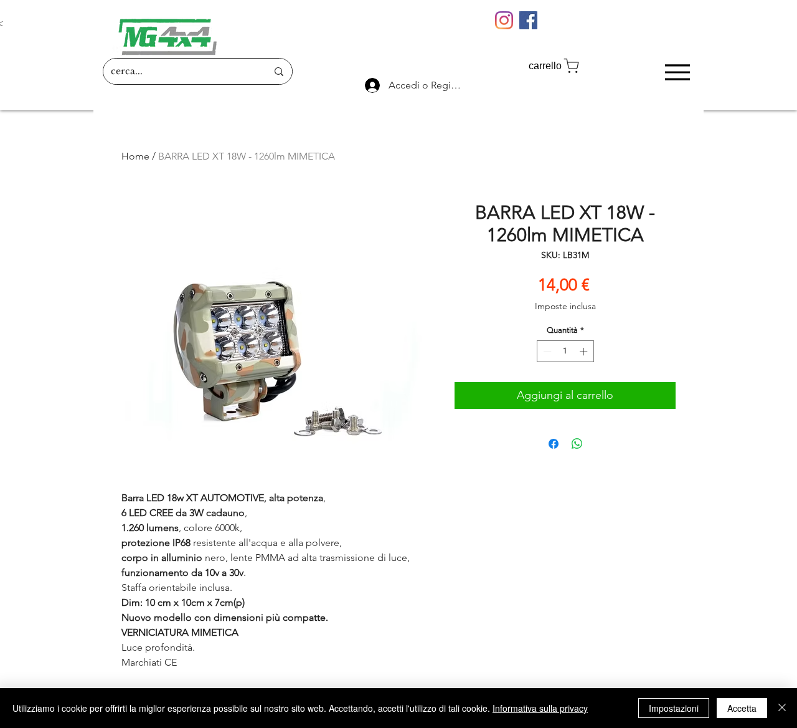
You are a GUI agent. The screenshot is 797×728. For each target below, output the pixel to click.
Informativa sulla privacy (540, 708)
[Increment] (584, 351)
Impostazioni (674, 708)
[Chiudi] (782, 708)
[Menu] (677, 72)
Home (135, 156)
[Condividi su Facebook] (553, 443)
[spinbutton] (565, 351)
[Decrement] (546, 351)
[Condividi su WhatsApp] (577, 443)
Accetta (742, 708)
